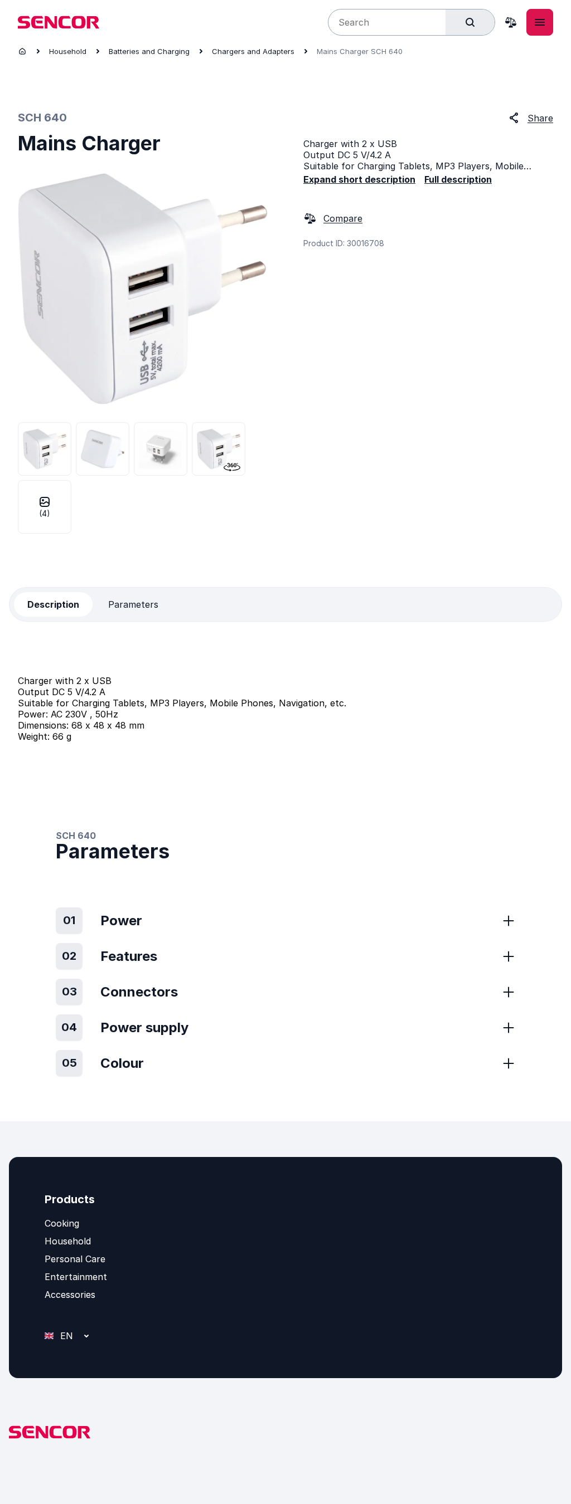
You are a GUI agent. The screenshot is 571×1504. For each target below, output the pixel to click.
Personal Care (75, 1258)
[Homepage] (22, 51)
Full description (458, 179)
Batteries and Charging (149, 51)
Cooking (62, 1223)
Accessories (70, 1294)
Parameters (133, 604)
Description (53, 604)
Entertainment (76, 1276)
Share (540, 118)
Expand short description (359, 179)
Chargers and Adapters (253, 51)
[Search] (470, 22)
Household (67, 51)
